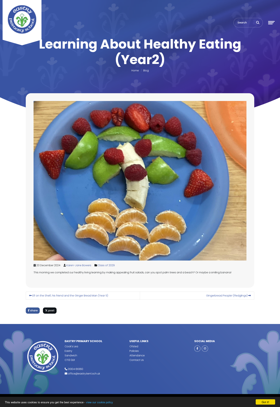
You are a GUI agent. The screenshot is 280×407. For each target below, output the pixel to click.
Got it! (265, 402)
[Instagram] (205, 349)
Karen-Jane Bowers (78, 265)
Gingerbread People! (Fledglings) (227, 295)
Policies (134, 351)
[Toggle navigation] (271, 22)
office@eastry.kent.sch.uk (84, 373)
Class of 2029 (106, 265)
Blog (146, 70)
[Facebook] (197, 349)
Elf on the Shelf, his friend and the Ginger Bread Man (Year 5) (70, 295)
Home (135, 70)
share (33, 310)
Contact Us (136, 360)
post (51, 310)
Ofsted (133, 346)
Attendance (137, 355)
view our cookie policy (99, 402)
